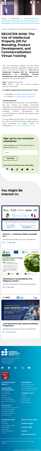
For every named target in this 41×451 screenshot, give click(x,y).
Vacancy (3, 433)
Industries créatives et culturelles (10, 407)
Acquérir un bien (25, 399)
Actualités (4, 421)
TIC (2, 403)
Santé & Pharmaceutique (8, 401)
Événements (15, 18)
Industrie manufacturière (8, 413)
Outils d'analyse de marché (28, 390)
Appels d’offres (5, 427)
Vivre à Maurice (25, 400)
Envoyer (10, 158)
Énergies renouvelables (7, 411)
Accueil (3, 18)
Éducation (4, 395)
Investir (23, 395)
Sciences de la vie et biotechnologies (6, 405)
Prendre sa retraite (26, 402)
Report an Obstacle (28, 434)
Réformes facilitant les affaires (29, 388)
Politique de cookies (18, 450)
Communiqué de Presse (7, 425)
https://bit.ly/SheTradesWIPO (24, 94)
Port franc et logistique (7, 399)
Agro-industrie (5, 392)
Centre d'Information (7, 431)
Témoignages (5, 429)
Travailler (23, 397)
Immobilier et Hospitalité (8, 409)
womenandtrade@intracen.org (23, 125)
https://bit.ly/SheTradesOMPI (24, 96)
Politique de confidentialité (32, 450)
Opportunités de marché (28, 384)
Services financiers (6, 397)
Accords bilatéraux (26, 386)
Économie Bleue (5, 393)
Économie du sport (6, 415)
